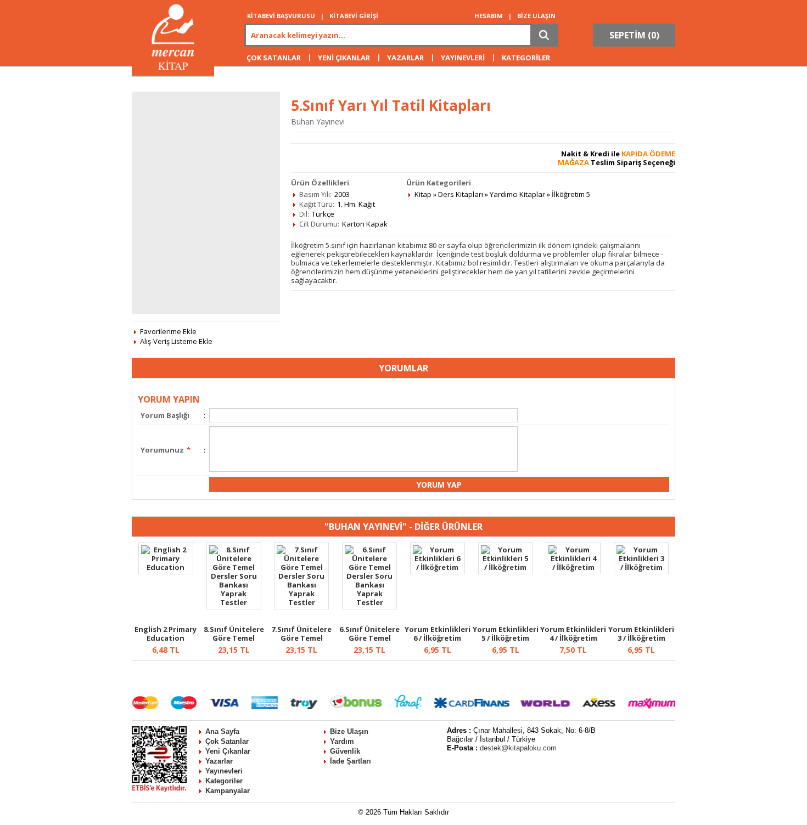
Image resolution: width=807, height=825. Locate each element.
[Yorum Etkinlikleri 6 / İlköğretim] (437, 567)
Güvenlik (345, 751)
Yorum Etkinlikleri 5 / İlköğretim (506, 633)
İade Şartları (350, 761)
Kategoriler (224, 781)
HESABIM (488, 16)
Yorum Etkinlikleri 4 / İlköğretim (573, 633)
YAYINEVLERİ (463, 58)
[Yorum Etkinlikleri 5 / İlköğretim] (505, 567)
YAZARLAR (405, 58)
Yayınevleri (224, 771)
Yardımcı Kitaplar (517, 194)
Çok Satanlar (227, 741)
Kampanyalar (227, 791)
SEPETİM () (634, 35)
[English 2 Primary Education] (165, 567)
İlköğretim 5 (571, 194)
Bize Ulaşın (349, 731)
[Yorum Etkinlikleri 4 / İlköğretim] (573, 567)
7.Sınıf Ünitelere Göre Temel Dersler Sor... (301, 638)
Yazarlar (219, 761)
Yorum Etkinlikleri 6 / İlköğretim (437, 633)
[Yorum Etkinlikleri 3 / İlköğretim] (641, 567)
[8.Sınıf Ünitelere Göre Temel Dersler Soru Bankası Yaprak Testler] (233, 602)
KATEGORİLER (526, 58)
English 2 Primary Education (165, 633)
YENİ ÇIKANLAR (344, 58)
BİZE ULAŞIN (536, 16)
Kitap (422, 194)
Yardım (342, 741)
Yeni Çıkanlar (227, 751)
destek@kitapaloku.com (518, 748)
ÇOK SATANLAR (273, 58)
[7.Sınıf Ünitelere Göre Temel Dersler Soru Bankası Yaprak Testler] (301, 602)
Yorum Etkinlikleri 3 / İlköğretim (641, 633)
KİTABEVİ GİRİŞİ (353, 16)
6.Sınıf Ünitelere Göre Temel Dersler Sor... (369, 638)
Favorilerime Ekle (168, 331)
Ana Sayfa (222, 731)
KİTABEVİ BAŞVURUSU (281, 16)
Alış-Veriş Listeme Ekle (176, 341)
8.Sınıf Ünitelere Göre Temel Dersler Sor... (234, 638)
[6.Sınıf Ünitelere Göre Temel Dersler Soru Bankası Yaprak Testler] (369, 602)
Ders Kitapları (460, 194)
